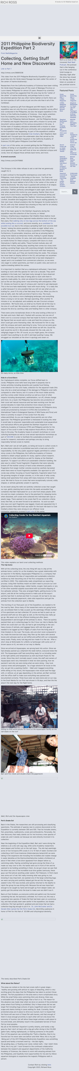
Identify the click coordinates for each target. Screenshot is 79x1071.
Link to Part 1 (6, 69)
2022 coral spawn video (63, 134)
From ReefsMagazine (9, 53)
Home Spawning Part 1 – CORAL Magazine (63, 97)
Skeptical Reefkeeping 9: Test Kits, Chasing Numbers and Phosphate (64, 125)
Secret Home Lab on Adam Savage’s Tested (63, 148)
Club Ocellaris (34, 134)
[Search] (74, 191)
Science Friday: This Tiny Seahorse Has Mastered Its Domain (73, 149)
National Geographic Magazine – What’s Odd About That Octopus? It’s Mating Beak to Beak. (63, 164)
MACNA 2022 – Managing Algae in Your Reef (73, 123)
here (49, 1065)
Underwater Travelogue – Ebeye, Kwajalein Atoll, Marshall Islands (74, 178)
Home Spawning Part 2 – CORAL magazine (73, 97)
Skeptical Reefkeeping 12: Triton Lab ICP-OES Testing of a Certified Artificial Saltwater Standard (74, 110)
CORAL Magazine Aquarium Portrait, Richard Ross (63, 107)
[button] (39, 38)
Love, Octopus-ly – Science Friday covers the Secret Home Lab (73, 137)
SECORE (10, 437)
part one (6, 145)
